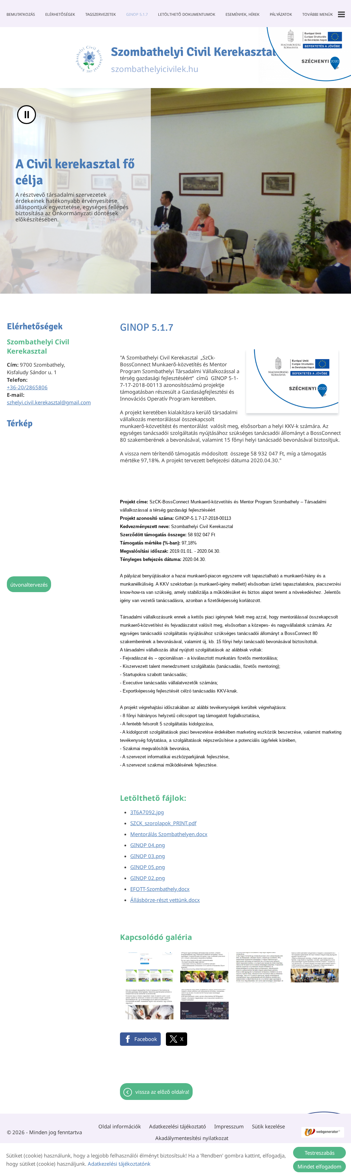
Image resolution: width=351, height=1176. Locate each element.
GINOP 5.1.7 (137, 14)
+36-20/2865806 (27, 387)
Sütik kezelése (268, 1126)
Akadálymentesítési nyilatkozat (191, 1138)
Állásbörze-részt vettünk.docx (165, 899)
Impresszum (229, 1126)
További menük (317, 14)
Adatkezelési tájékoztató (177, 1126)
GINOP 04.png (147, 845)
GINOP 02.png (147, 877)
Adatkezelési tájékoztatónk (119, 1163)
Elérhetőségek (60, 14)
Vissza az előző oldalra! (162, 1091)
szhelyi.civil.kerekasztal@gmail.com (49, 402)
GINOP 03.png (147, 856)
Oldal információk (119, 1126)
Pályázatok (281, 14)
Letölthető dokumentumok (186, 14)
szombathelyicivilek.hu (193, 59)
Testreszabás (320, 1152)
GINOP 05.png (147, 866)
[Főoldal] (89, 59)
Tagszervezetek (100, 14)
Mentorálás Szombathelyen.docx (168, 834)
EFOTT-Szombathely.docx (160, 888)
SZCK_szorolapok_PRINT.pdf (163, 823)
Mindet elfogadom (319, 1166)
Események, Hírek (242, 14)
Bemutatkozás (21, 14)
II (26, 114)
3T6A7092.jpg (147, 812)
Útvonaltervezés (29, 584)
